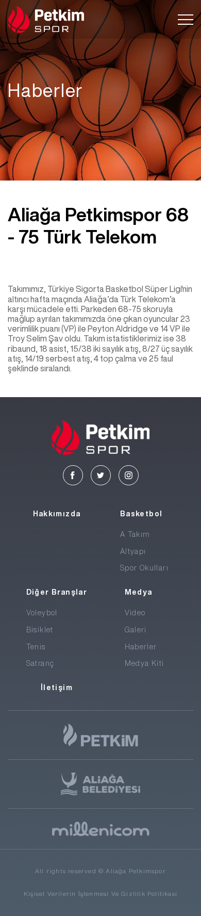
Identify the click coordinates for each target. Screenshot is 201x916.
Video (135, 612)
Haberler (141, 646)
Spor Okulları (144, 567)
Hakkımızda (57, 513)
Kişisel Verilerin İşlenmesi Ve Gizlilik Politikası (100, 893)
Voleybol (42, 612)
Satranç (40, 663)
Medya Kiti (144, 663)
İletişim (57, 687)
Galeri (136, 629)
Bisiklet (40, 629)
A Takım (135, 534)
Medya (139, 592)
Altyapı (133, 551)
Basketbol (141, 513)
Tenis (36, 646)
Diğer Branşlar (57, 592)
